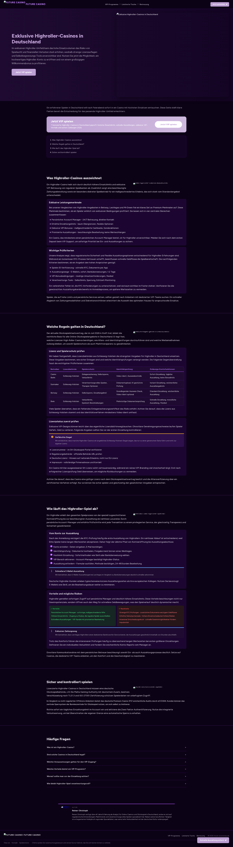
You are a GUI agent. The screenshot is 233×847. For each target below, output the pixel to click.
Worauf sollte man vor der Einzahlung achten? (68, 776)
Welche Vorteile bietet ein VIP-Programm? (66, 769)
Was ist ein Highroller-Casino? (60, 747)
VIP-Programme (111, 4)
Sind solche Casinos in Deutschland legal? (66, 754)
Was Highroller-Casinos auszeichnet (67, 140)
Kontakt (15, 843)
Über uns (7, 843)
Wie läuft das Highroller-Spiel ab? (66, 148)
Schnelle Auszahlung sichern (212, 840)
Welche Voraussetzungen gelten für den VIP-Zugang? (71, 762)
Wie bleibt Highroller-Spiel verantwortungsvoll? (68, 783)
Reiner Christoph (80, 810)
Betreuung (144, 4)
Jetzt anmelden (218, 4)
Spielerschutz (24, 843)
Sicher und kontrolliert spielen (64, 152)
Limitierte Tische (129, 4)
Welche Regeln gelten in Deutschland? (68, 144)
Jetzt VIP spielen (24, 72)
